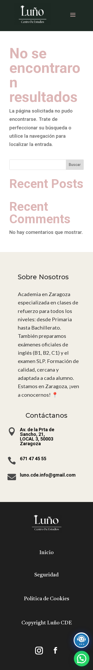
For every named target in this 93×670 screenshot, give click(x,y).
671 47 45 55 (33, 458)
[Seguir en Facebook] (55, 650)
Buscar (75, 165)
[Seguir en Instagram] (39, 650)
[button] (81, 658)
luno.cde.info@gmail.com (48, 475)
